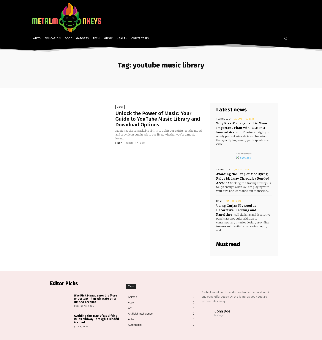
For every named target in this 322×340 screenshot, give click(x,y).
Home (219, 201)
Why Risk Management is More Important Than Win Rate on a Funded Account (241, 127)
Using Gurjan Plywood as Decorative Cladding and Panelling (236, 210)
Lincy (118, 143)
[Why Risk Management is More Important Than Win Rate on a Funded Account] (61, 300)
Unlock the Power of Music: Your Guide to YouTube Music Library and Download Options (157, 119)
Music (120, 107)
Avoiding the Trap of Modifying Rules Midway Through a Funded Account (242, 178)
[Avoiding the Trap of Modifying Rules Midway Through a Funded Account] (61, 320)
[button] (286, 38)
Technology (224, 119)
